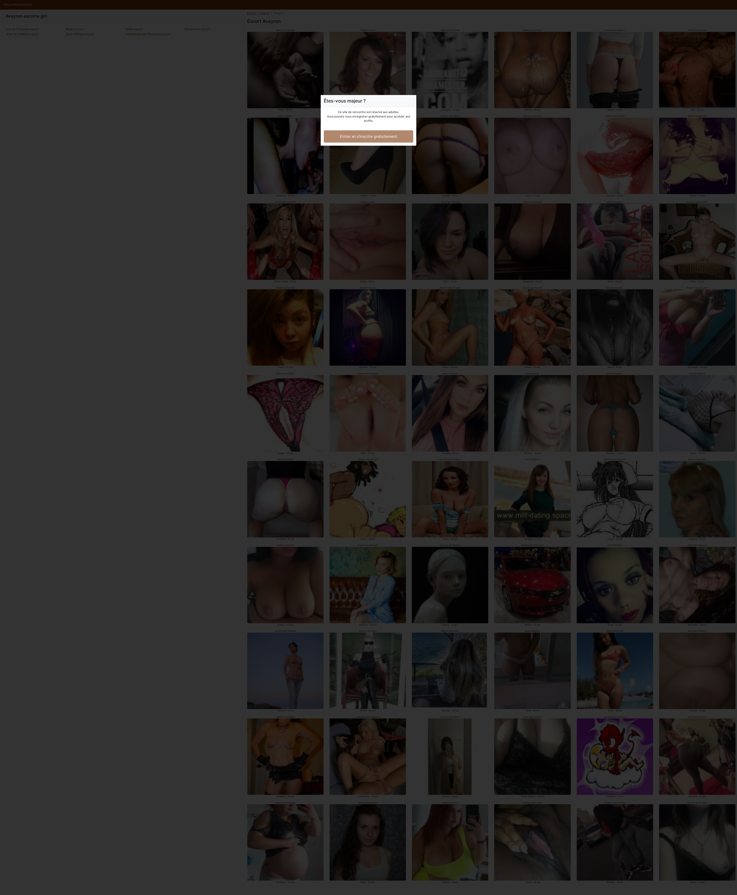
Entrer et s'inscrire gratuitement (368, 136)
